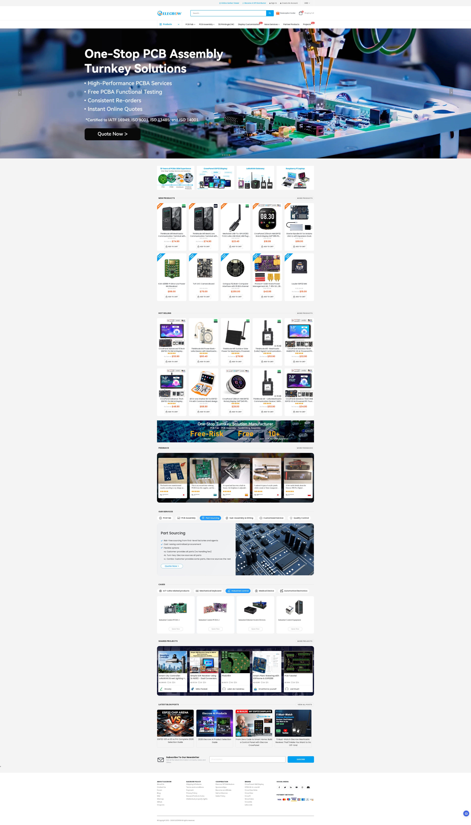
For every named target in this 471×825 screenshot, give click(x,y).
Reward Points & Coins (195, 756)
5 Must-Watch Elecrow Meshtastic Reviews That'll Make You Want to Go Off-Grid (293, 703)
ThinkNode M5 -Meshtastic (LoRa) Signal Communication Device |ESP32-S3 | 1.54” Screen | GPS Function (267, 350)
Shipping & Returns (193, 745)
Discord (308, 748)
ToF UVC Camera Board (203, 284)
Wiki (158, 756)
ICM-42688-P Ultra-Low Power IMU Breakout (171, 285)
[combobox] (232, 13)
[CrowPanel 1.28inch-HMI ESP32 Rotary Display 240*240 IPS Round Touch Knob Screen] (235, 383)
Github (159, 762)
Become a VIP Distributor (255, 3)
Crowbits (248, 762)
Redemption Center (287, 13)
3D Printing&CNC (226, 24)
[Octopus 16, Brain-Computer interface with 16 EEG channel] (235, 268)
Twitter (285, 748)
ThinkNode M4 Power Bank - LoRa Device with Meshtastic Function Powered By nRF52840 (203, 350)
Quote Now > (172, 548)
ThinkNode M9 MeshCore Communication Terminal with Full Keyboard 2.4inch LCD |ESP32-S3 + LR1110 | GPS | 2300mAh (203, 235)
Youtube (296, 748)
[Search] (270, 13)
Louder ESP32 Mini (299, 284)
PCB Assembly (206, 24)
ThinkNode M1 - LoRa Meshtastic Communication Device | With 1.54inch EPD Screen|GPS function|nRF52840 (267, 400)
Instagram (302, 748)
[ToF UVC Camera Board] (203, 268)
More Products (305, 198)
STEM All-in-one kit (252, 748)
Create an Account (290, 3)
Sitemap (160, 759)
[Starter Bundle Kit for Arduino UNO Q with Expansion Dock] (299, 217)
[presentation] (20, 92)
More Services (271, 24)
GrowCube (249, 759)
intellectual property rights (196, 759)
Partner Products (291, 24)
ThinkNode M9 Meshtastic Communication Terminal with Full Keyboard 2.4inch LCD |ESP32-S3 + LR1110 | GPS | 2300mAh (171, 235)
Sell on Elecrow (222, 754)
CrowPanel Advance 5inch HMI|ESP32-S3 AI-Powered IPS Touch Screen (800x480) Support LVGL (299, 350)
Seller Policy (220, 756)
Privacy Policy (191, 754)
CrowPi (247, 756)
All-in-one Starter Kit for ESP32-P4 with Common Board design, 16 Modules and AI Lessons (204, 400)
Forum (159, 751)
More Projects (304, 602)
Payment (189, 751)
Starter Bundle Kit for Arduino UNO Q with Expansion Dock (299, 234)
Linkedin (290, 748)
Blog (159, 754)
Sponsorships (221, 748)
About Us (160, 745)
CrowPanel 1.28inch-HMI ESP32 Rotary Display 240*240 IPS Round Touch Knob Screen (235, 400)
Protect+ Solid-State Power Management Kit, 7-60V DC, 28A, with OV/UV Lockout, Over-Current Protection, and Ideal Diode (267, 285)
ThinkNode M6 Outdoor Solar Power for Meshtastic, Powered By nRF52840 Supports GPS (235, 350)
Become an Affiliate (223, 751)
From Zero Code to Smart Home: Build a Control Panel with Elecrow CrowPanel (254, 703)
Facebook (279, 748)
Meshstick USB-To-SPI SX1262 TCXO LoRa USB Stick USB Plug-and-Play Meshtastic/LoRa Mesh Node (235, 235)
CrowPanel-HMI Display (254, 745)
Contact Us (161, 748)
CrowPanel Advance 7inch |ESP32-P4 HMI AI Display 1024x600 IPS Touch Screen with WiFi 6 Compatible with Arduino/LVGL (172, 400)
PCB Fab (189, 24)
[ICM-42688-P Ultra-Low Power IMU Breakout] (171, 268)
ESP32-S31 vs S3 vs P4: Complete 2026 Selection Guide (175, 701)
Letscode (248, 765)
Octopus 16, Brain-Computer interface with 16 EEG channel (236, 285)
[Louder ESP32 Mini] (299, 268)
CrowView (249, 754)
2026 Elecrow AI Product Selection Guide (214, 701)
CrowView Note (251, 751)
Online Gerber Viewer (230, 3)
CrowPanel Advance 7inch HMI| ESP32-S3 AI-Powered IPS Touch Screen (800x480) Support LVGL (299, 400)
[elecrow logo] (166, 13)
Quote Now (176, 590)
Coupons (160, 765)
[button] (222, 154)
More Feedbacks (305, 448)
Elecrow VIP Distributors (225, 745)
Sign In (274, 3)
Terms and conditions (195, 748)
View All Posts (305, 665)
